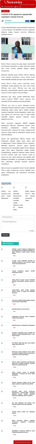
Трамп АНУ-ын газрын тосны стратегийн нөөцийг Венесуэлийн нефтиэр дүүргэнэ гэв (23, 281)
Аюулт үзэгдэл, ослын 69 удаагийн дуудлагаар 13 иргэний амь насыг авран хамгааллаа (23, 374)
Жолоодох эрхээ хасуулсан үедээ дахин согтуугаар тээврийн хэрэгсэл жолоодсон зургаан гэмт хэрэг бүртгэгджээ (23, 353)
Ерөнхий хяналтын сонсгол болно (20, 309)
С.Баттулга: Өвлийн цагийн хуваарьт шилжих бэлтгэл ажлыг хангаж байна (23, 301)
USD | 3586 (18, 6)
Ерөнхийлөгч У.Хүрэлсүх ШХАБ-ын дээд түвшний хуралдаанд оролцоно (23, 431)
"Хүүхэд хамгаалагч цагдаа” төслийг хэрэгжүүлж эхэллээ (23, 271)
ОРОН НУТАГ (5, 11)
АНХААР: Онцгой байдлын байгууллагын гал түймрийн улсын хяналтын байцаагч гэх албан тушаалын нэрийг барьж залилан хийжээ (23, 251)
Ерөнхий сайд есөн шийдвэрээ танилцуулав (23, 325)
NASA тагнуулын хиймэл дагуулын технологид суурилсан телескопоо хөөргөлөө (23, 422)
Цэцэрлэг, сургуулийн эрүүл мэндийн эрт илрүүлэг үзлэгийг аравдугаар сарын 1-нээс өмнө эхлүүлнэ (23, 334)
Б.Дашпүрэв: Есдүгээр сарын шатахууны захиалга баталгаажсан (23, 317)
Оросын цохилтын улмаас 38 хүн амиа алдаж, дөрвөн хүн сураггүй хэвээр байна (23, 383)
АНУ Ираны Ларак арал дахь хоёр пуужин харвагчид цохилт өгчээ (23, 343)
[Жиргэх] (32, 21)
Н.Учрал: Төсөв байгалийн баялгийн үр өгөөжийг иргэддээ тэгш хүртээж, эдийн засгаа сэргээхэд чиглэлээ (23, 262)
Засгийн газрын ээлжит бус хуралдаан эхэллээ (23, 412)
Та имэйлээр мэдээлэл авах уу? (23, 442)
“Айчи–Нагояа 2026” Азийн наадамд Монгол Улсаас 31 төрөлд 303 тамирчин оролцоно (23, 291)
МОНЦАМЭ (8, 21)
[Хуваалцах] (27, 21)
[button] (17, 240)
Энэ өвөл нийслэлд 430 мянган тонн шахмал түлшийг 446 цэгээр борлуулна (23, 403)
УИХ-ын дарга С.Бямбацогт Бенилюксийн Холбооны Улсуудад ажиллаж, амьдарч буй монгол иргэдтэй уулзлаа (23, 363)
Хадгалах (5, 235)
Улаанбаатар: (8, 6)
